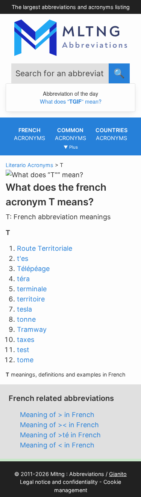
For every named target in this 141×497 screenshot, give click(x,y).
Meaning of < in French (57, 445)
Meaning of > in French (57, 415)
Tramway (32, 329)
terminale (32, 289)
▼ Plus (71, 147)
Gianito (118, 474)
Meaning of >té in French (60, 435)
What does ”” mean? (71, 101)
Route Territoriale (44, 248)
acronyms (29, 134)
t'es (22, 258)
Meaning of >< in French (59, 425)
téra (23, 279)
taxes (25, 339)
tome (25, 360)
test (23, 350)
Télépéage (33, 269)
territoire (31, 299)
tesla (24, 309)
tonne (26, 319)
